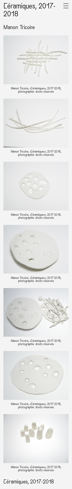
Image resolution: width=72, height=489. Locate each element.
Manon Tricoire (19, 27)
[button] (66, 7)
